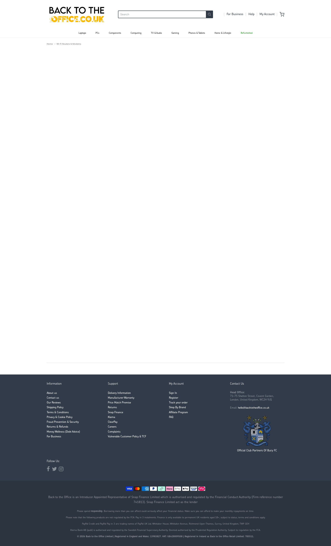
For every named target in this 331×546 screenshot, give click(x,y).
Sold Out (105, 157)
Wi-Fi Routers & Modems (69, 44)
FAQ (171, 417)
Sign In (173, 393)
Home (50, 44)
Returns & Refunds (57, 426)
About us (52, 393)
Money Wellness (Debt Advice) (63, 431)
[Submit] (209, 14)
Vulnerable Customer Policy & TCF (127, 436)
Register (173, 398)
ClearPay (112, 422)
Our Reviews (54, 402)
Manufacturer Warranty (121, 398)
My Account (267, 14)
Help (251, 14)
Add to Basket (157, 340)
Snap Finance (115, 412)
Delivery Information (119, 393)
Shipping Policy (55, 407)
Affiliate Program (178, 412)
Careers (112, 426)
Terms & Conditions (58, 412)
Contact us (53, 398)
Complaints (114, 431)
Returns (112, 407)
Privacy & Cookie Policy (59, 417)
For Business (235, 14)
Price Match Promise (119, 402)
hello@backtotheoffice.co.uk (253, 407)
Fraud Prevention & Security (63, 422)
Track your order (178, 402)
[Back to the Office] (77, 14)
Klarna (111, 417)
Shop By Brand (177, 407)
